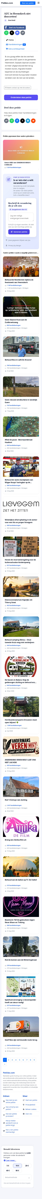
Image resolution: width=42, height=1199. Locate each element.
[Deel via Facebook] (17, 120)
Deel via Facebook (16, 27)
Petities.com (7, 3)
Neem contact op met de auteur (18, 88)
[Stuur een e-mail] (17, 33)
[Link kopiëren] (22, 33)
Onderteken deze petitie (21, 97)
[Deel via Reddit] (33, 120)
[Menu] (38, 3)
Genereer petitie (20, 232)
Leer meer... (11, 1160)
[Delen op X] (12, 33)
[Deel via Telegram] (28, 120)
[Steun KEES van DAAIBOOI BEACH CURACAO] (21, 155)
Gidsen (6, 1096)
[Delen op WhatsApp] (6, 33)
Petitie (11, 40)
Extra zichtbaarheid (16, 49)
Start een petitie (28, 3)
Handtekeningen (16, 44)
